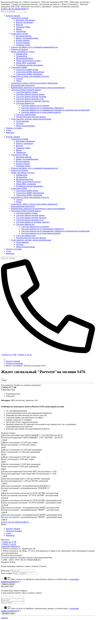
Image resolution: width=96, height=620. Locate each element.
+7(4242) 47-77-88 (8, 355)
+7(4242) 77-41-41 (24, 355)
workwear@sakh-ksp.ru (10, 546)
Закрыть (4, 618)
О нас (8, 533)
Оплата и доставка (14, 531)
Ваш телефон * (7, 573)
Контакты (10, 535)
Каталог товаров (13, 361)
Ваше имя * (6, 571)
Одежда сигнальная (14, 363)
